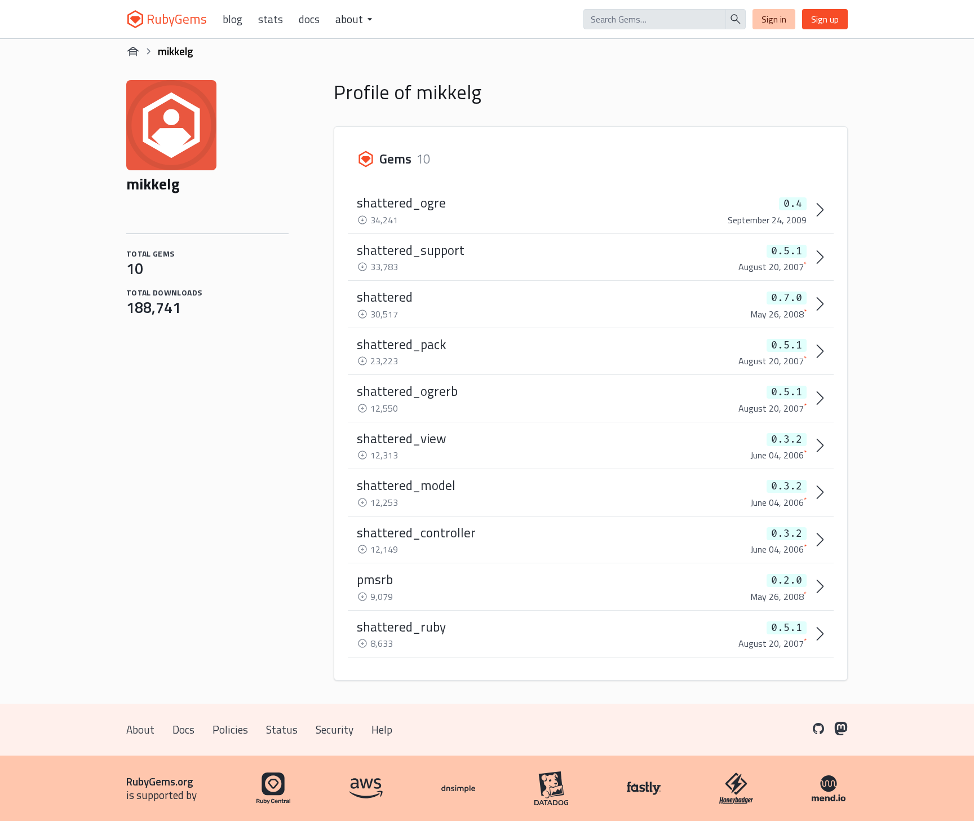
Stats (270, 19)
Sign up (825, 19)
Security (334, 729)
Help (381, 729)
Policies (230, 729)
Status (282, 729)
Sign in (774, 19)
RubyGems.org (159, 781)
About (140, 729)
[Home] (133, 51)
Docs (309, 19)
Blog (232, 19)
